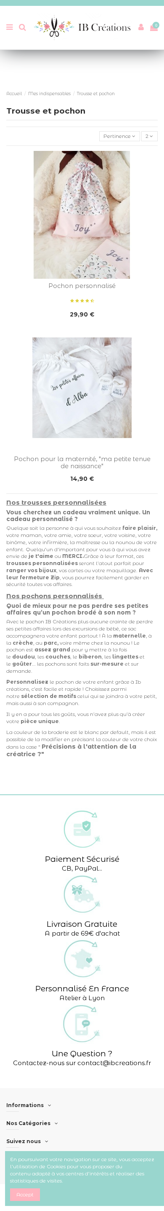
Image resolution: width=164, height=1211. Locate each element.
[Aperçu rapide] (82, 276)
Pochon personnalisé (82, 286)
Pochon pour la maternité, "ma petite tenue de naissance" (82, 462)
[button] (82, 840)
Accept (25, 1194)
